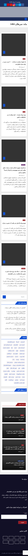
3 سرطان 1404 (21, 175)
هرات (24, 111)
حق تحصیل (22, 353)
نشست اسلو (12, 374)
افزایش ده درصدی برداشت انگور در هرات (15, 307)
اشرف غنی (21, 344)
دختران (16, 356)
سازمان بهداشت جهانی (19, 362)
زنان (13, 359)
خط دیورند (22, 356)
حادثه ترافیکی (11, 350)
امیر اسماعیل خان (8, 344)
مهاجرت (13, 371)
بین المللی (23, 164)
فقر (19, 368)
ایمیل (25, 513)
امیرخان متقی (21, 347)
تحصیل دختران (6, 347)
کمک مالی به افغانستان (19, 382)
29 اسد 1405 (21, 419)
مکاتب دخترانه (6, 371)
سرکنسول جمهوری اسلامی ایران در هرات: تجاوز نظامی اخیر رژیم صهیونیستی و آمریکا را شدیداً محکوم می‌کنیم (14, 170)
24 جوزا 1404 (22, 226)
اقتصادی (22, 415)
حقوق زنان (15, 353)
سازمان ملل (10, 362)
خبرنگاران (9, 353)
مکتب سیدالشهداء (20, 374)
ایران (15, 347)
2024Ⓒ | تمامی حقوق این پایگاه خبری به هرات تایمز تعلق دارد (14, 553)
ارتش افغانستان (11, 341)
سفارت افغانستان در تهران (18, 365)
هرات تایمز (18, 377)
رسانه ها (22, 359)
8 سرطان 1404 (21, 67)
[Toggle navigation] (13, 19)
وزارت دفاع (11, 377)
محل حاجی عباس (20, 371)
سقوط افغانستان (7, 365)
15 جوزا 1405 (20, 451)
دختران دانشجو (10, 356)
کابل (6, 379)
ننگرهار (6, 374)
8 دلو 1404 (21, 467)
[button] (1, 19)
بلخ (12, 347)
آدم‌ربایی (22, 341)
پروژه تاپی (22, 379)
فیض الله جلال (13, 368)
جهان (17, 350)
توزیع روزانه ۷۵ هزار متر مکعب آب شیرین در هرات (14, 223)
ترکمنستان (22, 350)
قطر (8, 368)
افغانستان (23, 268)
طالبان (23, 368)
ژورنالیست (11, 379)
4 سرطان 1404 (21, 120)
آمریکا (17, 341)
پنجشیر (16, 379)
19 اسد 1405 (21, 435)
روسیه (17, 359)
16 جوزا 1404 (22, 276)
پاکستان (5, 377)
